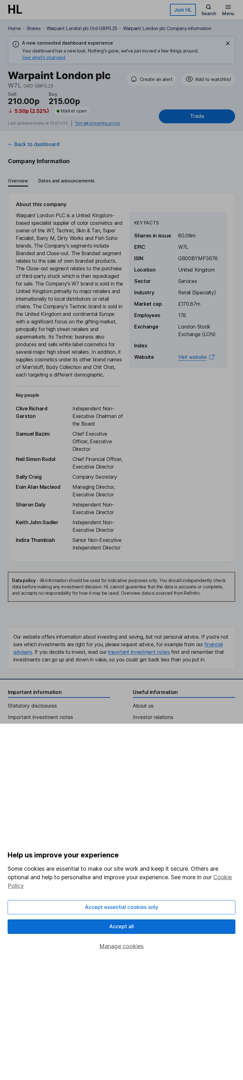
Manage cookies (121, 946)
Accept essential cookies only (122, 907)
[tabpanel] (121, 377)
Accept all (121, 926)
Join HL (183, 10)
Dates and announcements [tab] (66, 180)
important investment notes (139, 652)
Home (14, 28)
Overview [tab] (18, 180)
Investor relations (153, 717)
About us (143, 706)
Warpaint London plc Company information (167, 28)
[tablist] (51, 181)
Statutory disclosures (32, 706)
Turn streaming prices (97, 123)
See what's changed (43, 57)
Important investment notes (40, 717)
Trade (197, 116)
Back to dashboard (36, 144)
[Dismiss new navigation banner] (228, 43)
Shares (34, 28)
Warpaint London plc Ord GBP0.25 (82, 28)
